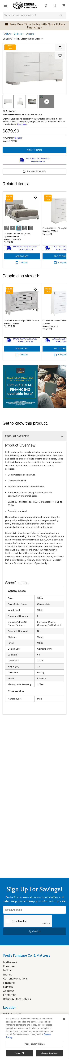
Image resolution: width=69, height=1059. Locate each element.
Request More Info (36, 171)
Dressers (30, 34)
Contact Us (9, 995)
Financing (9, 982)
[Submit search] (61, 15)
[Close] (63, 1019)
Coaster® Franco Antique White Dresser (21, 321)
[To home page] (25, 5)
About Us (8, 991)
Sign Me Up (34, 931)
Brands (7, 974)
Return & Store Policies (17, 999)
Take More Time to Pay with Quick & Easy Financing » (37, 25)
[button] (5, 5)
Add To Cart (34, 150)
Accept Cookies (49, 1053)
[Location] (46, 5)
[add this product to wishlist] (60, 55)
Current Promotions (15, 978)
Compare (24, 262)
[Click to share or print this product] (60, 47)
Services (8, 986)
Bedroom (18, 34)
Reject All (20, 1053)
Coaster (18, 138)
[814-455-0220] (55, 5)
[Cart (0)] (64, 5)
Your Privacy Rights (34, 1044)
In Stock (8, 970)
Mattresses (10, 962)
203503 (14, 141)
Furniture (7, 34)
